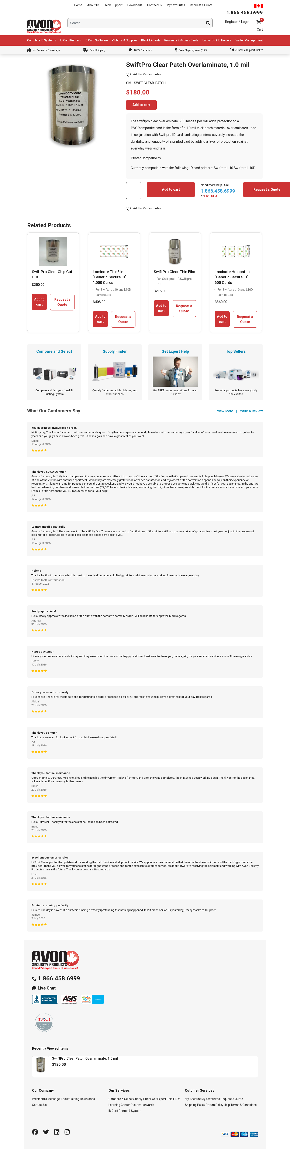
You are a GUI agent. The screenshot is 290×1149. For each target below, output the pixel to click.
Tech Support (113, 5)
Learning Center (119, 1105)
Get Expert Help (162, 1099)
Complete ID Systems (41, 40)
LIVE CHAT (211, 196)
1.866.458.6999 (59, 978)
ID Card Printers (70, 40)
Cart (260, 29)
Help (227, 1105)
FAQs (176, 1099)
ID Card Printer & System (124, 1110)
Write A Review (251, 411)
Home (78, 5)
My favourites (176, 5)
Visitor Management (249, 40)
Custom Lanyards (142, 1105)
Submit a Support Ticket (249, 50)
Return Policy (214, 1105)
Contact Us (154, 5)
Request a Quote (201, 5)
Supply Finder (142, 1099)
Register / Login (237, 22)
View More (225, 411)
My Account (193, 1099)
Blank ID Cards (150, 40)
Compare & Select (120, 1099)
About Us (93, 5)
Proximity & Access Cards (181, 40)
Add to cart (141, 105)
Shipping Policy (195, 1105)
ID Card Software (96, 40)
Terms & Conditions (244, 1105)
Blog (76, 1099)
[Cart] (258, 22)
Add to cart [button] (39, 301)
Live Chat (47, 988)
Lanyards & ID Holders (217, 40)
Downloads (134, 5)
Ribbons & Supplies (124, 40)
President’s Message (46, 1099)
